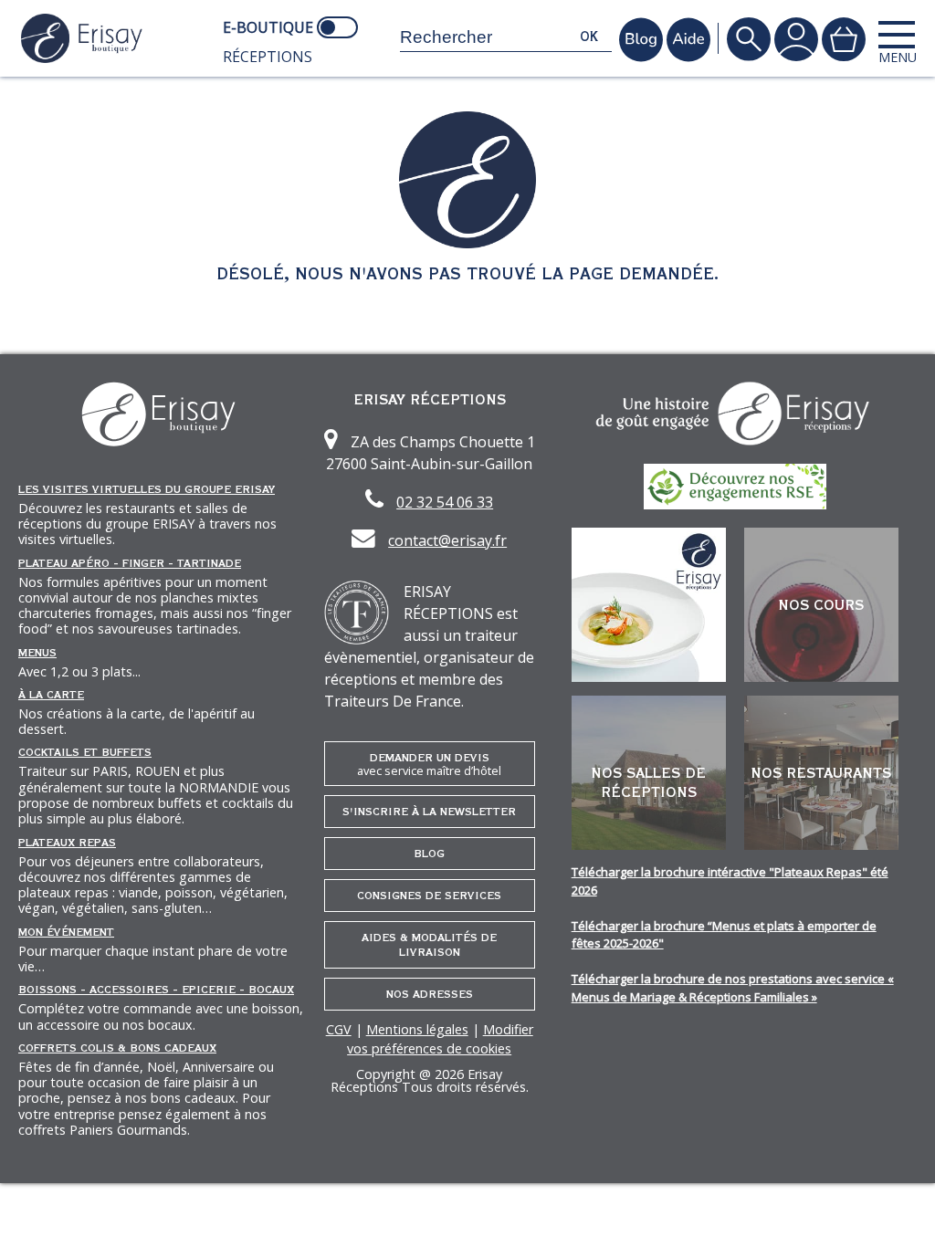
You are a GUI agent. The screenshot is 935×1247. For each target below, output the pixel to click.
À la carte (51, 694)
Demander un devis (429, 764)
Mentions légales (417, 1029)
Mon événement (66, 932)
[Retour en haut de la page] (898, 1210)
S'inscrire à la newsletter (429, 811)
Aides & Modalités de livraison (429, 944)
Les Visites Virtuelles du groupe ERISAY (146, 489)
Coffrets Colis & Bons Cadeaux (117, 1048)
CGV (339, 1029)
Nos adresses (429, 994)
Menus (37, 652)
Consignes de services (429, 895)
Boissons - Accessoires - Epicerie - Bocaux (156, 989)
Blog (429, 853)
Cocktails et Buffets (85, 752)
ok (589, 37)
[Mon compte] (796, 38)
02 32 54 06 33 (444, 502)
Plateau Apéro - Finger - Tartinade (129, 563)
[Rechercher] (749, 38)
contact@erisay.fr (447, 540)
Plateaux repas (67, 842)
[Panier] (844, 38)
